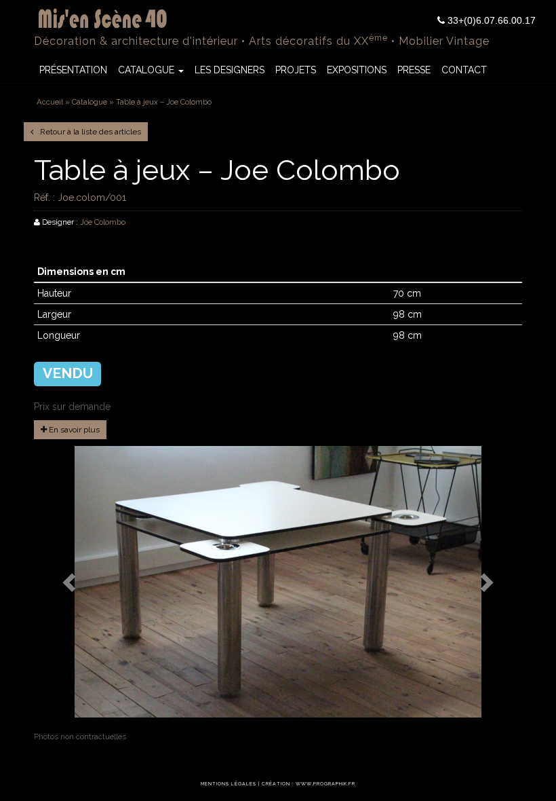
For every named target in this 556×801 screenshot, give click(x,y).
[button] (70, 582)
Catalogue (147, 69)
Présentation (73, 69)
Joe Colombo (102, 222)
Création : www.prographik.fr (308, 784)
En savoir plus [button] (73, 429)
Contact (464, 69)
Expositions (356, 69)
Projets (295, 69)
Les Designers (229, 69)
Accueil (50, 102)
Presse (414, 69)
